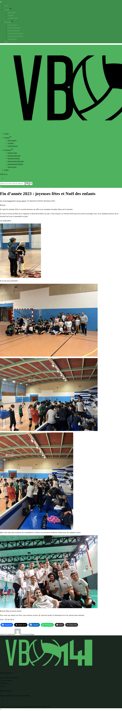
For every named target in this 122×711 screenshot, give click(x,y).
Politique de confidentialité (9, 707)
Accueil (6, 5)
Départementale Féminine (15, 36)
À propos (6, 9)
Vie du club (20, 201)
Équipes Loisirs (12, 25)
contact (3, 686)
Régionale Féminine (14, 30)
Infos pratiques (12, 12)
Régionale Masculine (14, 27)
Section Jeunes (12, 39)
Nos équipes (7, 22)
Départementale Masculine (16, 33)
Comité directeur (13, 18)
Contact (6, 42)
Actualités (11, 15)
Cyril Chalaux (7, 201)
